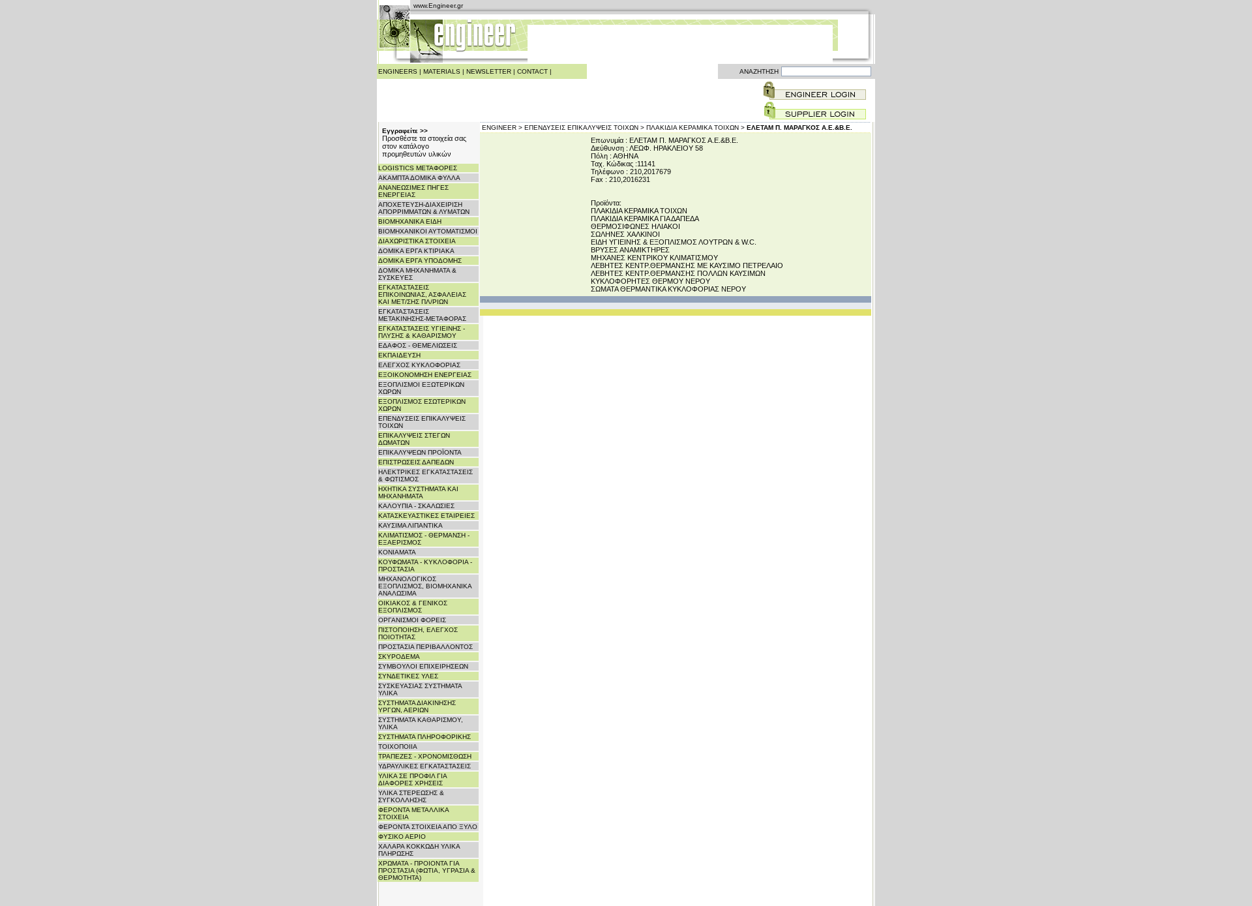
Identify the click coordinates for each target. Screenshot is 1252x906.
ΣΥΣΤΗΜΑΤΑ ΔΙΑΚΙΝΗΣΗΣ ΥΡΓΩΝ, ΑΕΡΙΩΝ (417, 706)
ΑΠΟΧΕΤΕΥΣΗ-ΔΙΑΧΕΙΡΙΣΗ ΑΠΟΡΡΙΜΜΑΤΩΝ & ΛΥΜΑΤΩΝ (424, 208)
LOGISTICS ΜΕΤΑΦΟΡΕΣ (417, 168)
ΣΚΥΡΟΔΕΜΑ (399, 656)
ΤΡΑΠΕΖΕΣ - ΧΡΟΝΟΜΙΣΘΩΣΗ (424, 756)
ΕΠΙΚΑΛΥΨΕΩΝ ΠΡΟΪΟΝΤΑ (420, 452)
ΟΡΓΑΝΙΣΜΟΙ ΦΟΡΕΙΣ (412, 620)
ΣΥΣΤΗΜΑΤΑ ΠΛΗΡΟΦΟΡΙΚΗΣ (424, 736)
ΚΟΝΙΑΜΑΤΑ (397, 552)
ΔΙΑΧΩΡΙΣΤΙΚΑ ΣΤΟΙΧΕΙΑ (417, 241)
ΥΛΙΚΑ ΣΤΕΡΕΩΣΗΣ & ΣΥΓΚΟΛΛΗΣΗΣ (411, 796)
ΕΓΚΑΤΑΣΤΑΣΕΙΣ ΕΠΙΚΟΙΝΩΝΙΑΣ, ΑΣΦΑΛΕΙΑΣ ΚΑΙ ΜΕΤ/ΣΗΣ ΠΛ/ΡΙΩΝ (422, 294)
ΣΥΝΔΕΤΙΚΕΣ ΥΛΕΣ (408, 676)
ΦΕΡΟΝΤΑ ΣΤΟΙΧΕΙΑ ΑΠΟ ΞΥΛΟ (427, 826)
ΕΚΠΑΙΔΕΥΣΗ (399, 355)
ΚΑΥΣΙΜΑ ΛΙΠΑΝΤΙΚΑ (410, 525)
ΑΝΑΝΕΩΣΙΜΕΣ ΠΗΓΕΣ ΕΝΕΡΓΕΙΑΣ (413, 191)
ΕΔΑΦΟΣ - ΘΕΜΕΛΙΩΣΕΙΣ (417, 345)
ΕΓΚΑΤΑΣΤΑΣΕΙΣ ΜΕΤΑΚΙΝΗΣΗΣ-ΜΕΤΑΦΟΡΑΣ (422, 315)
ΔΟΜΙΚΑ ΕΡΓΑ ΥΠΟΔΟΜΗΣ (420, 260)
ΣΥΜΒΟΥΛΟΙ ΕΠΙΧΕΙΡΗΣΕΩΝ (423, 666)
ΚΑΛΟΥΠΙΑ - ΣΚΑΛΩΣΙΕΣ (416, 505)
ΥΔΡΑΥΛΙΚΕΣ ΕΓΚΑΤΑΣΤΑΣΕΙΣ (424, 766)
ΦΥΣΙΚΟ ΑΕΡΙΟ (402, 836)
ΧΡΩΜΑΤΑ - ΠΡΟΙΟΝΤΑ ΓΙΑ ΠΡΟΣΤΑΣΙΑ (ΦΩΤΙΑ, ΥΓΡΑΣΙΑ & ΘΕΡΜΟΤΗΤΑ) (426, 870)
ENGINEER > (502, 127)
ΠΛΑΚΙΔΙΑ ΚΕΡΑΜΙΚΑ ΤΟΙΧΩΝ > (695, 127)
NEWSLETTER (488, 71)
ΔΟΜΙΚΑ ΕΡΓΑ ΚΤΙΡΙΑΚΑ (416, 250)
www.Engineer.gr (438, 5)
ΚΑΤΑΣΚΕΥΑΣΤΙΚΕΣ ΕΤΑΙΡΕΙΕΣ (426, 515)
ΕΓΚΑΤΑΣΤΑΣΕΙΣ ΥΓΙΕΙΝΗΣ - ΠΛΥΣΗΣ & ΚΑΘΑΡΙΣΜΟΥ (421, 332)
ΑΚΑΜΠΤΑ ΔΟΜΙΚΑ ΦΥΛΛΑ (419, 177)
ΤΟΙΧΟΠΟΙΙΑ (397, 746)
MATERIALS (441, 71)
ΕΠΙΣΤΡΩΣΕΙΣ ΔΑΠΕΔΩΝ (416, 462)
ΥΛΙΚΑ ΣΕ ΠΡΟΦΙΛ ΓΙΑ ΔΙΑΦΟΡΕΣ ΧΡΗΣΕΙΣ (412, 779)
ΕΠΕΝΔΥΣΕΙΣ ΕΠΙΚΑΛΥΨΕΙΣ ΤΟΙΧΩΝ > (584, 127)
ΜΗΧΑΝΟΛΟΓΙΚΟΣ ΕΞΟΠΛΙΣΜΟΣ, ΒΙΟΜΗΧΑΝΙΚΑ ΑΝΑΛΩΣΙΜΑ (424, 586)
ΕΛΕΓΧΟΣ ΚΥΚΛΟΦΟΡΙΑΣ (419, 365)
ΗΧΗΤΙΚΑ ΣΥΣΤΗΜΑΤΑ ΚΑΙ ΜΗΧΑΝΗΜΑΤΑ (418, 492)
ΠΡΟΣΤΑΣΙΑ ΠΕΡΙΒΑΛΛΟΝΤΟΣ (425, 646)
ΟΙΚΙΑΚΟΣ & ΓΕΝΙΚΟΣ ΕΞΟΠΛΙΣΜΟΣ (412, 606)
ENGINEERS (397, 71)
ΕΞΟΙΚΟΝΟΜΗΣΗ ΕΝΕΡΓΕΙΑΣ (424, 374)
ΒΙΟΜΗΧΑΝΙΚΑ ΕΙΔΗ (409, 221)
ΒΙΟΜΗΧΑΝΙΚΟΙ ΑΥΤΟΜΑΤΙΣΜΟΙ (427, 231)
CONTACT (532, 71)
